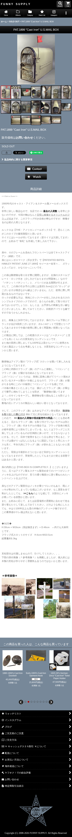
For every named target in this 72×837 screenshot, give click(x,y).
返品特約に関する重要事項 (18, 159)
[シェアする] (6, 152)
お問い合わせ (24, 137)
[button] (60, 4)
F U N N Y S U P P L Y (15, 4)
